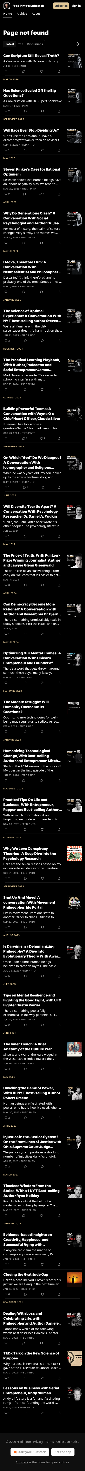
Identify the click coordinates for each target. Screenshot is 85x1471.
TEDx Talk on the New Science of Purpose (31, 1355)
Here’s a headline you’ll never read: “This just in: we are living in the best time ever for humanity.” (32, 1282)
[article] (42, 63)
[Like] (6, 71)
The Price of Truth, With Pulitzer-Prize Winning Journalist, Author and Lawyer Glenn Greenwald (31, 560)
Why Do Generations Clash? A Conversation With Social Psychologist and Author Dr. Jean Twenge (32, 218)
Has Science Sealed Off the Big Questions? (29, 93)
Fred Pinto (19, 66)
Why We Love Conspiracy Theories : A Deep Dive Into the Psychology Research (29, 854)
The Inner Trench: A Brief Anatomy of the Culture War (27, 1046)
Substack (22, 1462)
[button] (7, 13)
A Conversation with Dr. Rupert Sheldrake (32, 101)
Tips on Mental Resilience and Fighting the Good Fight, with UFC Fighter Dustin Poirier (32, 1000)
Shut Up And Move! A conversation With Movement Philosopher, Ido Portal (29, 902)
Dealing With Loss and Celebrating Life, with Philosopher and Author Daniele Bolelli (31, 1318)
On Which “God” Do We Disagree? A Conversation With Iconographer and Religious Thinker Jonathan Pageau (32, 463)
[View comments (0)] (23, 71)
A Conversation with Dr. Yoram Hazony (30, 61)
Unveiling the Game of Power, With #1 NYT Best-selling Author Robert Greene (31, 1093)
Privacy (38, 1442)
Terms (49, 1442)
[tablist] (24, 44)
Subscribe (61, 6)
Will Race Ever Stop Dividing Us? (31, 130)
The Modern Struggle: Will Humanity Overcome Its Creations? (26, 707)
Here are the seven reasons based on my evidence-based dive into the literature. (32, 866)
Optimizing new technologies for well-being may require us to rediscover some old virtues (32, 719)
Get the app (62, 1452)
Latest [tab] (10, 44)
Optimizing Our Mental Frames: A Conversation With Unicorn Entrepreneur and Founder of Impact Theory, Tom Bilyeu (32, 658)
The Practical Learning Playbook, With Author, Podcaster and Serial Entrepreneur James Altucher (31, 365)
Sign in (76, 6)
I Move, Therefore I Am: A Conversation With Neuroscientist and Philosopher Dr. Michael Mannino (30, 267)
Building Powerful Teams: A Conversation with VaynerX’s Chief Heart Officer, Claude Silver (31, 414)
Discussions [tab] (35, 44)
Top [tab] (20, 44)
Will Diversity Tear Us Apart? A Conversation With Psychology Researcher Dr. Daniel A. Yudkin (30, 511)
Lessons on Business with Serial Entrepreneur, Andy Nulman (31, 1390)
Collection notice (67, 1442)
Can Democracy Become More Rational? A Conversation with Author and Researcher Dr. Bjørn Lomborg (30, 609)
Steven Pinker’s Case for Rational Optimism (31, 171)
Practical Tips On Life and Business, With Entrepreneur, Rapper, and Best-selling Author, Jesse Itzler (31, 805)
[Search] (77, 44)
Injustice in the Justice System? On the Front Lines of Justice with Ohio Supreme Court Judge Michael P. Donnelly (32, 1142)
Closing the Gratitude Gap (25, 1274)
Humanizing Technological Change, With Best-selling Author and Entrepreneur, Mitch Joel (30, 756)
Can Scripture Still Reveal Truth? (31, 56)
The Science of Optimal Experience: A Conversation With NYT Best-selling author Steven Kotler (32, 316)
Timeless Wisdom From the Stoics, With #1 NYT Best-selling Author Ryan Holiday (31, 1191)
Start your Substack (32, 1452)
